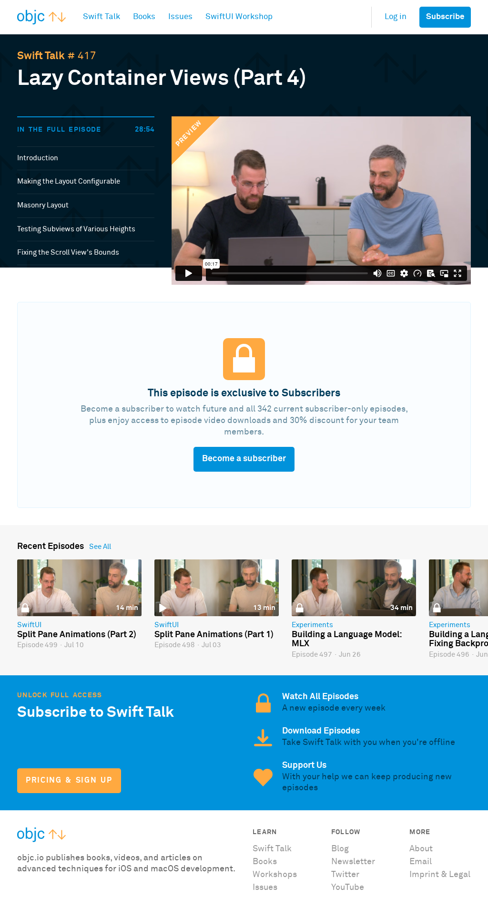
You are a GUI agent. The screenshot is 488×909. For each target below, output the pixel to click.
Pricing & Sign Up (69, 780)
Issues (265, 887)
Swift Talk (41, 56)
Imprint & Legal (439, 874)
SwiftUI (29, 625)
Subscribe (445, 17)
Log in (396, 17)
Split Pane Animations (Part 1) (214, 634)
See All (100, 546)
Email (420, 861)
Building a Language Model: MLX (347, 639)
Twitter (345, 874)
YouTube (347, 887)
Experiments (312, 625)
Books (265, 861)
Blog (340, 849)
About (421, 849)
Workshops (275, 874)
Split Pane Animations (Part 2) (76, 634)
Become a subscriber (244, 458)
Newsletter (353, 861)
